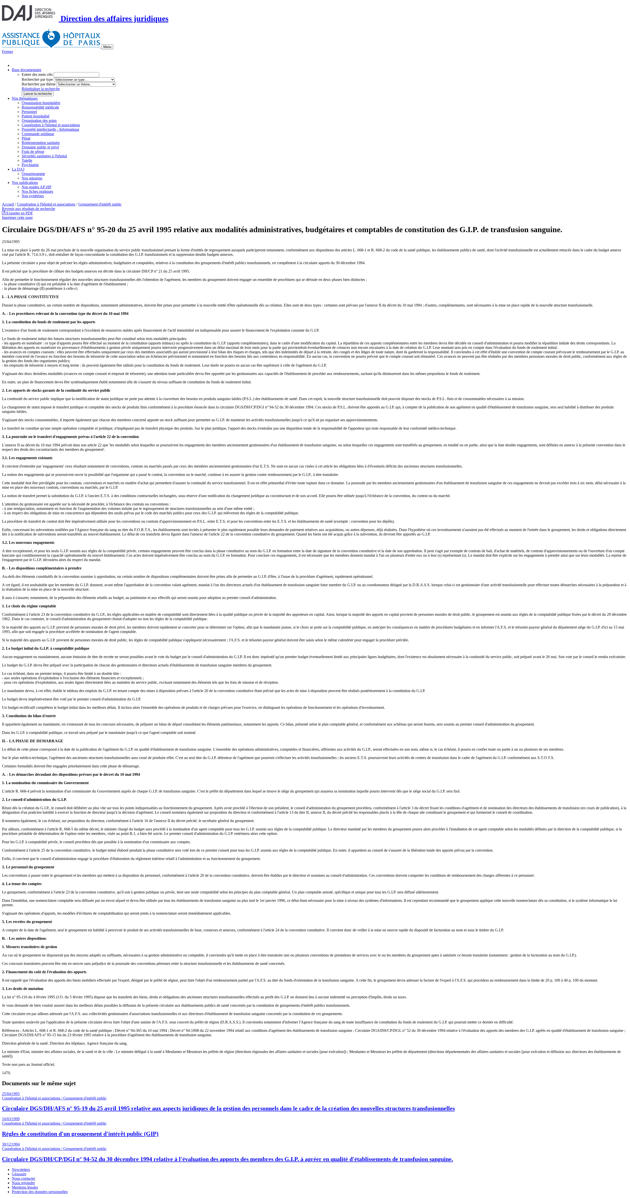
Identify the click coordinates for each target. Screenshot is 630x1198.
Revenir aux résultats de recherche (28, 209)
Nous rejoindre (23, 1183)
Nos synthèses (33, 196)
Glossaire (19, 1174)
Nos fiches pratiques (37, 191)
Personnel (29, 112)
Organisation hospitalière (41, 103)
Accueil (8, 204)
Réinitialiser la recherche (41, 89)
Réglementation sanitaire (41, 143)
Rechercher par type (37, 79)
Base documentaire (26, 70)
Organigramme (33, 174)
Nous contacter (23, 1178)
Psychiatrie (30, 165)
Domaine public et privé (40, 147)
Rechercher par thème (39, 84)
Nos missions (32, 178)
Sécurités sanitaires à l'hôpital (44, 156)
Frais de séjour (33, 151)
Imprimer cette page (17, 217)
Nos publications (25, 182)
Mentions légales (25, 1187)
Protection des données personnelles (40, 1192)
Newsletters (21, 1169)
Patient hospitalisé (35, 116)
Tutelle (27, 160)
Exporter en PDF (19, 213)
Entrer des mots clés (37, 74)
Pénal (26, 138)
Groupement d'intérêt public (100, 204)
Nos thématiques (25, 98)
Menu (107, 47)
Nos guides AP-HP (36, 187)
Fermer (7, 51)
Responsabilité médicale (40, 107)
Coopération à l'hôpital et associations (51, 125)
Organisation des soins (39, 120)
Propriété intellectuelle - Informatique (50, 129)
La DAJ (18, 169)
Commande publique (38, 134)
